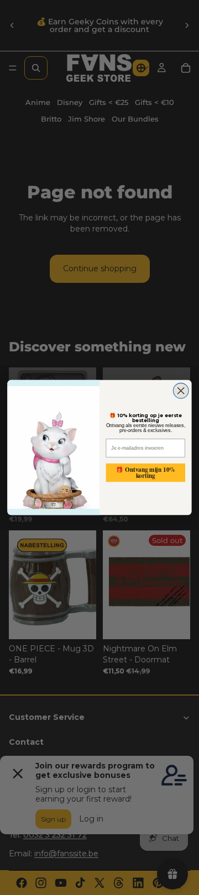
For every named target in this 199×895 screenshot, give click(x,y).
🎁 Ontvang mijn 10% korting (145, 472)
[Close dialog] (180, 390)
